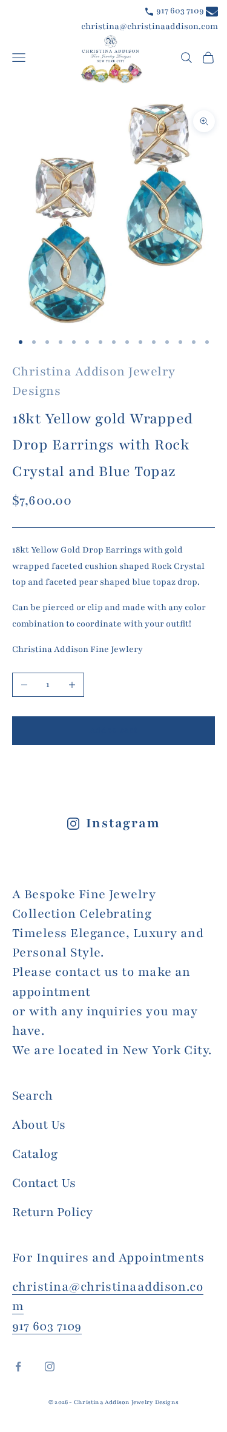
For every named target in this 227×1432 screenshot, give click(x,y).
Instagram (123, 823)
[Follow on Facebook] (18, 1366)
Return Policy (52, 1212)
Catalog (35, 1154)
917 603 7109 (179, 10)
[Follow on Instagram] (50, 1366)
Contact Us (44, 1183)
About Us (38, 1125)
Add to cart (113, 730)
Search (32, 1095)
